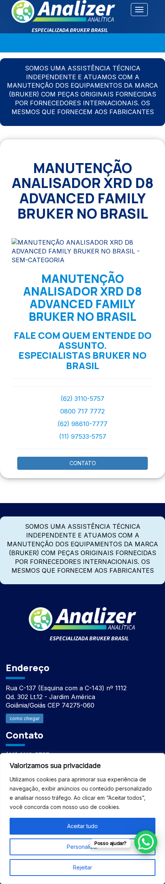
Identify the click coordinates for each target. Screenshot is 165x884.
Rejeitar (82, 867)
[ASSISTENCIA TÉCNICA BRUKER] (82, 620)
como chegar (25, 718)
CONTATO (82, 463)
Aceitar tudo (82, 826)
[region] (82, 818)
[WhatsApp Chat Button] (145, 841)
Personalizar (82, 846)
